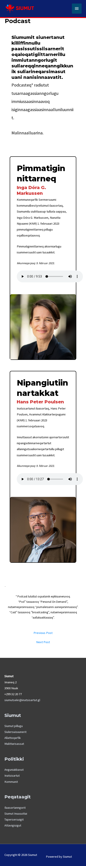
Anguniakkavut (14, 770)
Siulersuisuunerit (15, 732)
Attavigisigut (12, 825)
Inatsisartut (12, 776)
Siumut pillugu (13, 726)
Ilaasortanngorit (15, 808)
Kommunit (11, 782)
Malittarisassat (14, 744)
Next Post (43, 642)
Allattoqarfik (12, 738)
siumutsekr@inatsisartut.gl (22, 700)
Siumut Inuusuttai (15, 813)
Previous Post (43, 633)
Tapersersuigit (14, 819)
